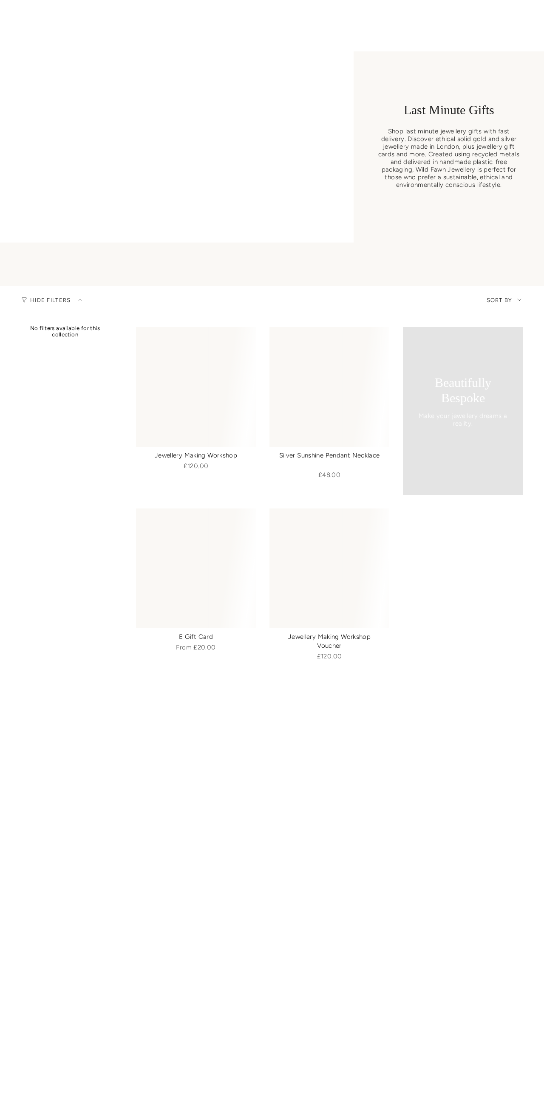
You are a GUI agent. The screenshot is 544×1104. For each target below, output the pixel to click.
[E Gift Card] (196, 568)
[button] (76, 38)
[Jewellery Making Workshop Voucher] (329, 568)
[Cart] (517, 18)
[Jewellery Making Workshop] (196, 387)
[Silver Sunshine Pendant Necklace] (329, 387)
